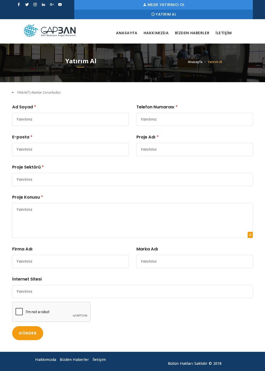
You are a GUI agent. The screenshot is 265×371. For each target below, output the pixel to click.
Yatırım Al (166, 14)
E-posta (22, 137)
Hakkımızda (156, 33)
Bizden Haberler (192, 33)
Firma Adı (22, 249)
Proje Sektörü (28, 167)
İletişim (224, 33)
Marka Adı (147, 249)
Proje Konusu (27, 197)
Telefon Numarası (157, 107)
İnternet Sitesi (27, 279)
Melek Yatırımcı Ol (166, 4)
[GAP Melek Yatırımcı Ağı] (50, 30)
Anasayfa (126, 33)
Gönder (28, 333)
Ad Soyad (24, 107)
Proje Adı (147, 137)
